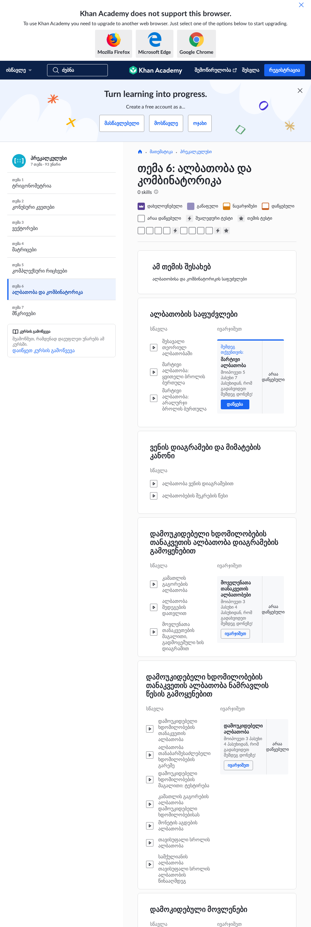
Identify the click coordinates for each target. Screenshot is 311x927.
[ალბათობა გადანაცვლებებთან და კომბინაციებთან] (209, 230)
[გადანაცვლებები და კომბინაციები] (200, 230)
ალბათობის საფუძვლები (194, 314)
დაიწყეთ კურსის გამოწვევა (43, 350)
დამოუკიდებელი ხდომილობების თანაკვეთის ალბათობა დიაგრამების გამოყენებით (214, 542)
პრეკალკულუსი (196, 152)
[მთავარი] (140, 152)
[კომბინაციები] (192, 230)
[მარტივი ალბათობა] (141, 230)
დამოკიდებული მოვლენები (198, 909)
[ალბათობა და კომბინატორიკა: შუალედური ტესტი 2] (217, 230)
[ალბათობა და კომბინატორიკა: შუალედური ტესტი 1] (175, 230)
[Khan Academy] (155, 70)
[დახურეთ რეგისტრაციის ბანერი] (300, 90)
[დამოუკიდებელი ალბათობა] (158, 230)
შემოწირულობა (213, 70)
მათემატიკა (161, 152)
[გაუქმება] (301, 5)
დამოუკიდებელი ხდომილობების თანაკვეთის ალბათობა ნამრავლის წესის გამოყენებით (207, 686)
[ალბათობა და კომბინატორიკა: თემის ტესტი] (226, 230)
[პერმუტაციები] (183, 230)
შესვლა (250, 70)
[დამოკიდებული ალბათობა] (166, 230)
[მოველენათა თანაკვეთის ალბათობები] (149, 230)
